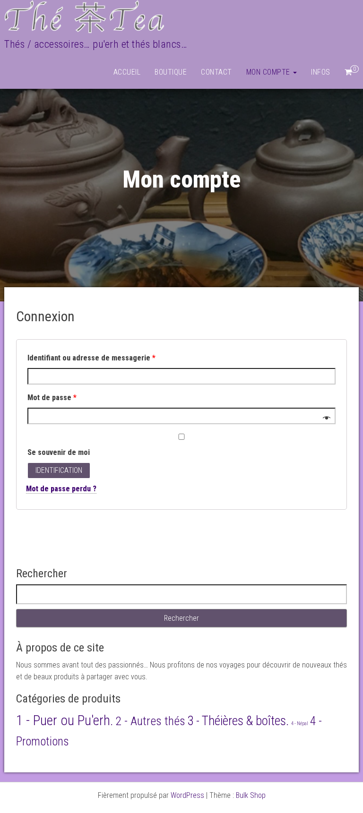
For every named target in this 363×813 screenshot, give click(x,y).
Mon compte (269, 72)
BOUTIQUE (171, 72)
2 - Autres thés (150, 721)
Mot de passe (52, 397)
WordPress (187, 795)
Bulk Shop (251, 795)
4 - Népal (299, 723)
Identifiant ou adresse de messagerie (91, 357)
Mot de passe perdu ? (61, 488)
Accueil (127, 72)
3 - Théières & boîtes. (238, 720)
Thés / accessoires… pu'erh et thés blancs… (95, 44)
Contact (216, 72)
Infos (320, 72)
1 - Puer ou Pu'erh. (64, 720)
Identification (58, 470)
